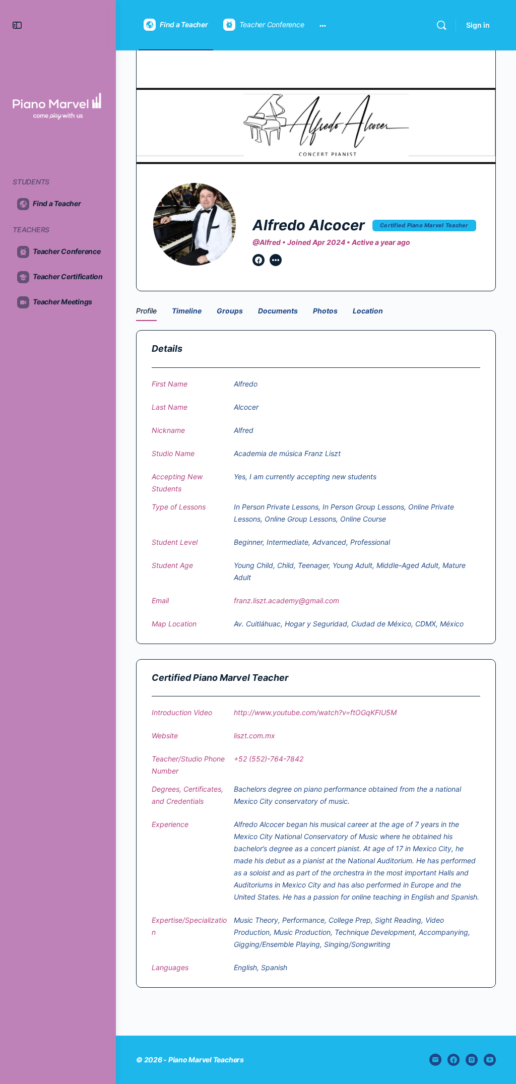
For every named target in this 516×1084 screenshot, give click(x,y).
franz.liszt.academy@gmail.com (286, 600)
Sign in (478, 25)
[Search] (441, 25)
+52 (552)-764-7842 (268, 758)
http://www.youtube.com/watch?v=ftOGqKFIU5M (315, 712)
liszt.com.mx (254, 735)
